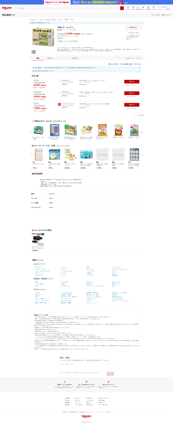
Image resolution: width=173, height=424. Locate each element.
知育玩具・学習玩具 (51, 19)
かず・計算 (60, 19)
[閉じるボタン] (142, 22)
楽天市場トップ (34, 19)
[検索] (122, 8)
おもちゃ (42, 19)
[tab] (38, 58)
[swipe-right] (141, 132)
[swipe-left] (31, 132)
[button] (133, 8)
